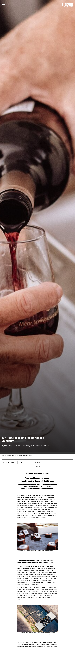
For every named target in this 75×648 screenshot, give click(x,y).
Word (39, 462)
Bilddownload (10, 462)
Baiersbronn (13, 455)
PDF (22, 462)
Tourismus (9, 455)
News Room (4, 455)
